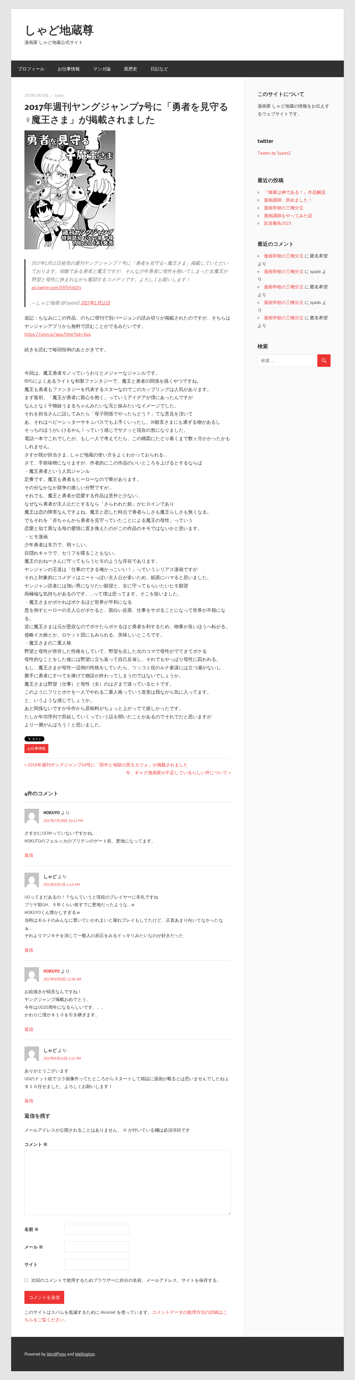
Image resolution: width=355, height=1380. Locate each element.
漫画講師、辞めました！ (288, 200)
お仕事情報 (69, 68)
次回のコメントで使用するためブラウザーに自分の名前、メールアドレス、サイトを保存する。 (126, 1280)
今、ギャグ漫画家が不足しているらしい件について (176, 772)
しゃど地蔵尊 (59, 30)
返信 (28, 855)
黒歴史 (130, 68)
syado (59, 95)
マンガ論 (102, 68)
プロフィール (31, 68)
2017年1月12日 (95, 303)
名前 (31, 1229)
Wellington (85, 1354)
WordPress (56, 1354)
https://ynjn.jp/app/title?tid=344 (57, 334)
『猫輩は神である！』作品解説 (295, 192)
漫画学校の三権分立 (284, 207)
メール (33, 1247)
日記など (159, 68)
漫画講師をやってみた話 (288, 215)
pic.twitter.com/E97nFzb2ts (56, 287)
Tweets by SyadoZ (274, 153)
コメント (36, 1144)
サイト (31, 1264)
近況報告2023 (277, 223)
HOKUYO (51, 971)
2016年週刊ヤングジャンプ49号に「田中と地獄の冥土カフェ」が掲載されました (107, 764)
